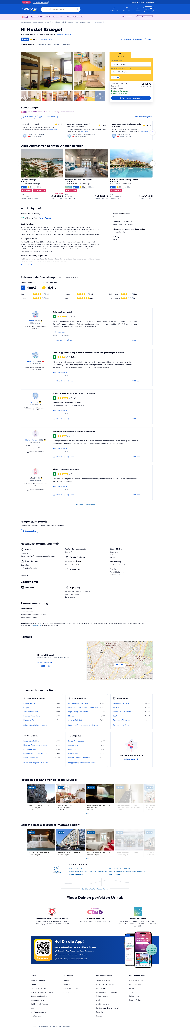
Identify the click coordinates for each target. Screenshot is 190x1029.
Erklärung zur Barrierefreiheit (107, 1008)
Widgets (66, 984)
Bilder (57, 44)
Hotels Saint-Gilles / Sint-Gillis (120, 868)
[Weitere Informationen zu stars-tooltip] (48, 805)
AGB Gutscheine (102, 1004)
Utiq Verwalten (102, 996)
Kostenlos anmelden (144, 17)
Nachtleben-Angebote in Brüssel (35, 763)
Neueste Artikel (135, 1000)
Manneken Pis (28, 720)
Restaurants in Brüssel (121, 725)
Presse (131, 988)
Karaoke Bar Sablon (31, 741)
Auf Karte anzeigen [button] (64, 34)
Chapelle (26, 708)
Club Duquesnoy (29, 749)
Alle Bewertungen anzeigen (86, 504)
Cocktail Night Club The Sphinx (35, 753)
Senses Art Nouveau (76, 741)
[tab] (120, 55)
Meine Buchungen (38, 980)
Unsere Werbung (135, 984)
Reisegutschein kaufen (39, 1000)
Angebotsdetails (35, 625)
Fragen (66, 44)
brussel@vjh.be (46, 662)
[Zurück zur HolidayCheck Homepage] (29, 9)
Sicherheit (100, 1012)
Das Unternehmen (136, 980)
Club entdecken (127, 17)
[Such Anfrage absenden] (77, 9)
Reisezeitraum (116, 61)
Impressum (100, 1016)
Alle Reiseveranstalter (39, 1012)
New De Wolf (73, 753)
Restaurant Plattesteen (122, 720)
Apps (32, 1008)
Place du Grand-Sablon (32, 716)
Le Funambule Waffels (121, 703)
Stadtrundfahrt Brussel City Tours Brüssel (84, 708)
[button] (47, 71)
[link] (114, 9)
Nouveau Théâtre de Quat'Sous (35, 745)
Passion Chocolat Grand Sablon (80, 758)
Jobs (131, 992)
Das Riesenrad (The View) (78, 703)
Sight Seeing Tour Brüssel (78, 712)
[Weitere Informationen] (52, 196)
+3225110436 (45, 666)
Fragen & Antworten (38, 988)
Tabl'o (115, 716)
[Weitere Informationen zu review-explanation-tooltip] (51, 39)
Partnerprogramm (70, 988)
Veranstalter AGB (103, 980)
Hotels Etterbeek (115, 874)
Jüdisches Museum (30, 712)
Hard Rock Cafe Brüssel (122, 712)
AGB (98, 1000)
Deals (25, 2)
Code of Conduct (69, 992)
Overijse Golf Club (75, 720)
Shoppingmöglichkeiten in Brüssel (81, 763)
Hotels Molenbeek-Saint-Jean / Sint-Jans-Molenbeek (127, 871)
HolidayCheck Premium (40, 1004)
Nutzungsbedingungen (105, 984)
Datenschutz (101, 988)
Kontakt (133, 2)
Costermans (73, 745)
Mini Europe (73, 716)
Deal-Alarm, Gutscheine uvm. (42, 992)
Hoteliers (66, 980)
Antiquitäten (73, 749)
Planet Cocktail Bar (30, 758)
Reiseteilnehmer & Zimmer (121, 68)
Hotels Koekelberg (76, 874)
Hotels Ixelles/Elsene (76, 868)
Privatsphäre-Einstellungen (106, 992)
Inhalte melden (36, 1016)
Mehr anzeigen (26, 264)
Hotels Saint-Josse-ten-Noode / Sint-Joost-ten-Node (88, 871)
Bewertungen (44, 44)
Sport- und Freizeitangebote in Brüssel (83, 725)
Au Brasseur (117, 708)
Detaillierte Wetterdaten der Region (95, 889)
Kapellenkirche (29, 703)
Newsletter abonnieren (39, 996)
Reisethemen (134, 996)
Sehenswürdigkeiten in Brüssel (35, 725)
